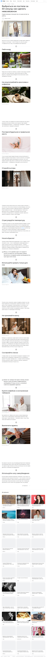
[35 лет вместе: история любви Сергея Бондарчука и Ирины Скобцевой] (9, 589)
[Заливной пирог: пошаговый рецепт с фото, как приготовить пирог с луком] (23, 604)
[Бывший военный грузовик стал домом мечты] (38, 618)
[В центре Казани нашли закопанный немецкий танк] (9, 648)
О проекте (13, 656)
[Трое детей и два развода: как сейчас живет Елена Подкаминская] (38, 516)
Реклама (8, 656)
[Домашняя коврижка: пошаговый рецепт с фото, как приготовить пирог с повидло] (23, 618)
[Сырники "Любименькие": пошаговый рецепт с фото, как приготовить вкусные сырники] (9, 560)
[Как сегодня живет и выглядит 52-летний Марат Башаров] (38, 604)
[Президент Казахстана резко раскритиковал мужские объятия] (9, 531)
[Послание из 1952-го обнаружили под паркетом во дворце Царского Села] (9, 502)
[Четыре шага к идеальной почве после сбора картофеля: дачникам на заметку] (23, 560)
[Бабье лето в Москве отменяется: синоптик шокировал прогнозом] (23, 502)
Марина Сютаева (7, 18)
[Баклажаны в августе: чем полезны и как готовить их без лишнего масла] (23, 633)
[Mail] (1, 1)
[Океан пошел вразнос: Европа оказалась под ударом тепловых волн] (9, 516)
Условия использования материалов (39, 656)
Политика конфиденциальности (29, 656)
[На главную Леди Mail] (3, 1)
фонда (23, 227)
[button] (16, 29)
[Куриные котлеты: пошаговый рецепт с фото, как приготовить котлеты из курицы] (38, 648)
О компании (5, 656)
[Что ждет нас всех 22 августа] (23, 575)
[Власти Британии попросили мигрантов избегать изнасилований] (9, 545)
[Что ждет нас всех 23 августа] (23, 516)
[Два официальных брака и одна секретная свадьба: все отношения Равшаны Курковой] (38, 502)
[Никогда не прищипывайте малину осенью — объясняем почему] (38, 589)
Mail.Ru (2, 656)
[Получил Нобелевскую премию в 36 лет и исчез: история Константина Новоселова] (23, 589)
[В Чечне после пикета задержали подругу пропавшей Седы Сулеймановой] (9, 575)
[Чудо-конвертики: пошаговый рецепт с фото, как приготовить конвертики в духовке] (23, 531)
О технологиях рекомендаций (20, 656)
